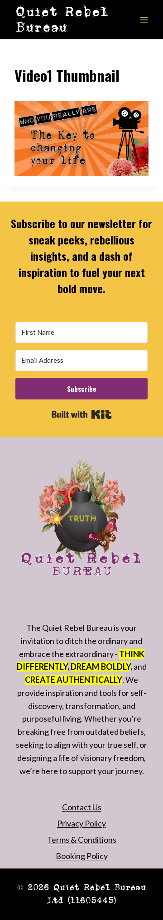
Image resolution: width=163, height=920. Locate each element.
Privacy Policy (81, 823)
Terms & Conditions (81, 840)
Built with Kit (82, 414)
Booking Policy (82, 856)
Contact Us (81, 807)
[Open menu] (143, 20)
